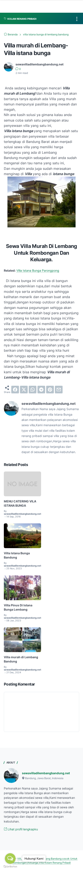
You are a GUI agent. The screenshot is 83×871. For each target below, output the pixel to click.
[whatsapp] (32, 389)
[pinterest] (50, 389)
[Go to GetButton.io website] (10, 866)
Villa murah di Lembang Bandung (21, 659)
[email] (59, 389)
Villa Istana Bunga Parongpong (37, 270)
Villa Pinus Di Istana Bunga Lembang (18, 607)
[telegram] (41, 389)
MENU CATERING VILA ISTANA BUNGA (20, 503)
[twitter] (24, 389)
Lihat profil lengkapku (22, 829)
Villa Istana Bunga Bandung (17, 555)
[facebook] (15, 389)
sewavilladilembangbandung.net (46, 773)
